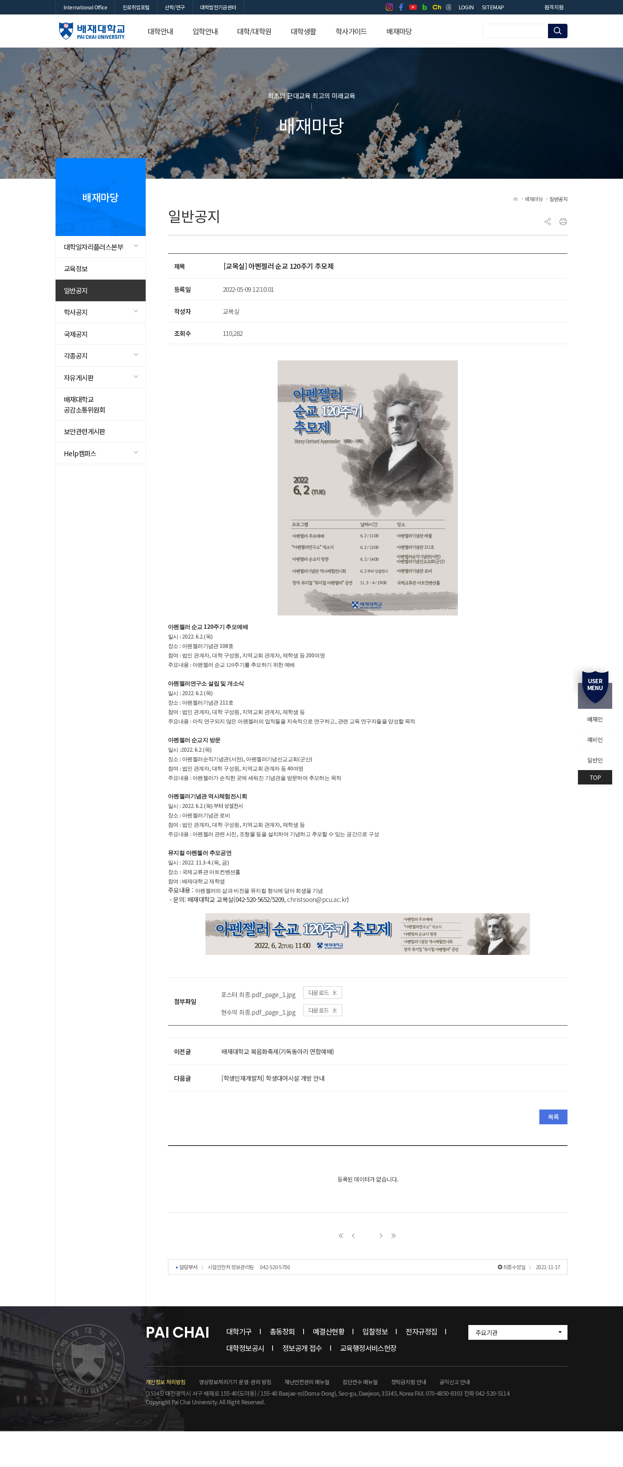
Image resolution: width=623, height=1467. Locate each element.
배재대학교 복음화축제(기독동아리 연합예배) (277, 1051)
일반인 (595, 760)
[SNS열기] (548, 221)
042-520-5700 (275, 1267)
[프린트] (563, 221)
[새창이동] (389, 7)
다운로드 (318, 992)
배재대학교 (92, 31)
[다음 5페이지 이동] (381, 1235)
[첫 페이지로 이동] (340, 1235)
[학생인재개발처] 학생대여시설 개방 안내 (272, 1078)
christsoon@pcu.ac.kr (317, 899)
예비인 (595, 739)
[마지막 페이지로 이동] (393, 1235)
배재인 (595, 719)
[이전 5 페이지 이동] (353, 1235)
